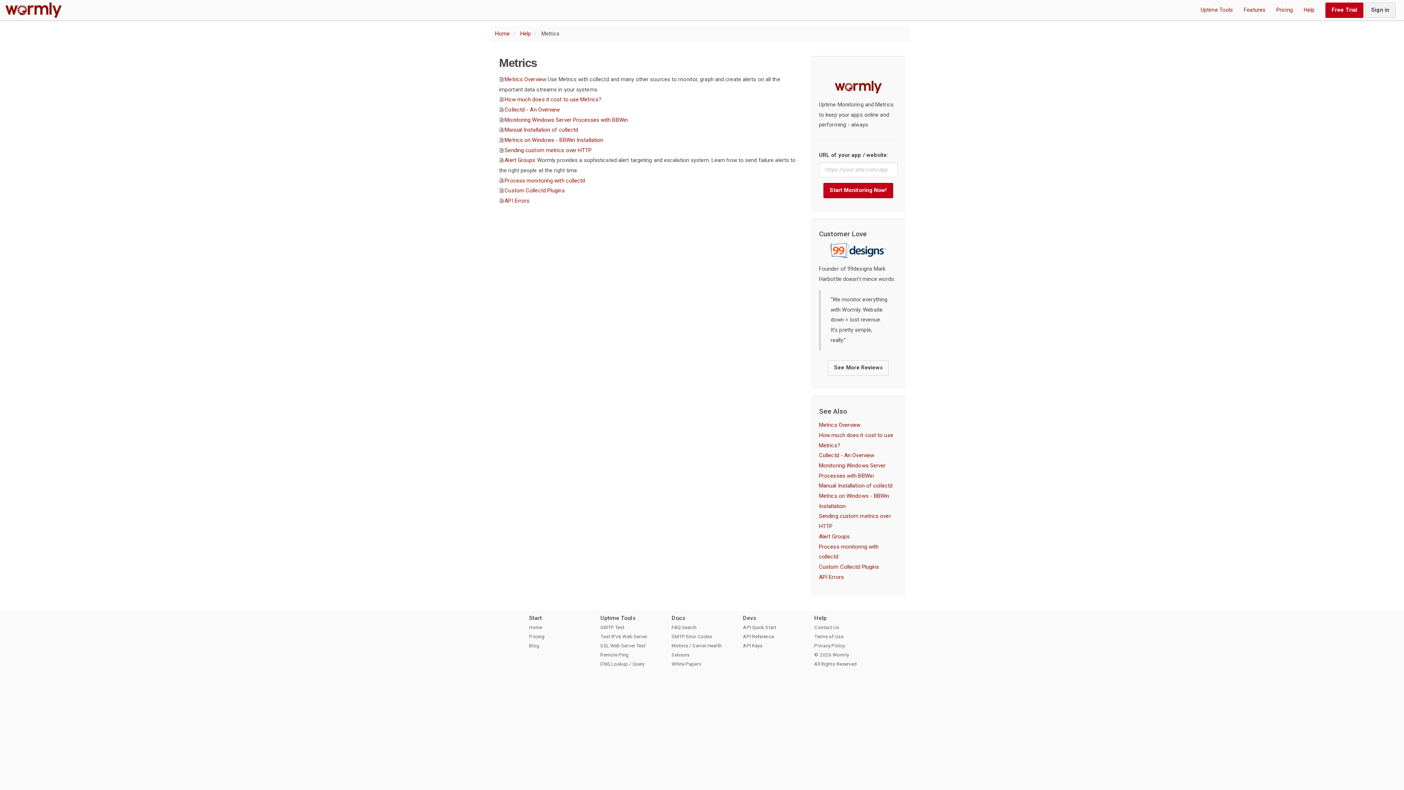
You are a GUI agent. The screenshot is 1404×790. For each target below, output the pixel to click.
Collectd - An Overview (532, 109)
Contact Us (826, 627)
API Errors (517, 201)
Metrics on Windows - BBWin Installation (554, 140)
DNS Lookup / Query (622, 664)
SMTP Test (612, 627)
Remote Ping (614, 655)
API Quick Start (759, 627)
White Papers (686, 664)
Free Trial (1344, 10)
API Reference (758, 636)
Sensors (681, 655)
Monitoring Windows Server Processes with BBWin (566, 120)
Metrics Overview (525, 79)
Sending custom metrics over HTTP (548, 150)
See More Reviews (858, 367)
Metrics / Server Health (696, 645)
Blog (534, 645)
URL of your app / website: (853, 155)
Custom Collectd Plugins (535, 190)
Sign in (1380, 10)
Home (502, 33)
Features (1254, 10)
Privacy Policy (829, 645)
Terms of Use (828, 636)
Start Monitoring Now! (858, 190)
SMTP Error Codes (692, 636)
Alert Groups (520, 160)
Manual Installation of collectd (541, 130)
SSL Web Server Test (623, 645)
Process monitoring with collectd (545, 180)
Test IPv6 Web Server (623, 636)
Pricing (1284, 10)
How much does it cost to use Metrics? (553, 99)
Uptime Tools (1217, 10)
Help (1309, 10)
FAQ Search (684, 627)
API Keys (752, 645)
